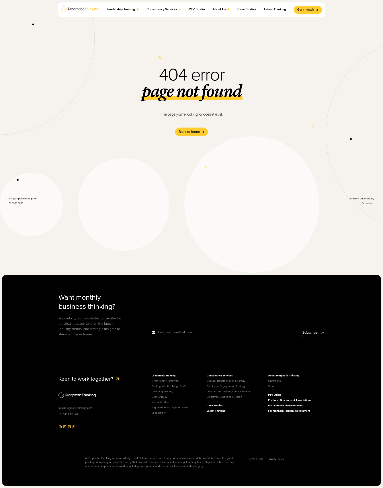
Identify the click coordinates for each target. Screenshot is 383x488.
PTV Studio (274, 395)
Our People (275, 381)
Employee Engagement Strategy (226, 386)
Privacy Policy (276, 459)
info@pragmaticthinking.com (75, 408)
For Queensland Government (285, 405)
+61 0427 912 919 (68, 414)
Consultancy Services (220, 376)
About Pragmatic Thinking (283, 376)
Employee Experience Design (224, 397)
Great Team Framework (165, 381)
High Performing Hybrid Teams (170, 407)
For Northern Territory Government (289, 411)
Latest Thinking (216, 411)
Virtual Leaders (161, 402)
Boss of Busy (159, 397)
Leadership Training (164, 376)
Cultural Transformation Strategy (226, 381)
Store (271, 386)
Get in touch (305, 9)
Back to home (190, 131)
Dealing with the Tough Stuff (169, 386)
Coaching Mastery (162, 392)
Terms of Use (256, 459)
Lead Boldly (159, 413)
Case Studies (215, 405)
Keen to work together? (87, 379)
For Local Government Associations (289, 400)
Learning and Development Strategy (228, 392)
